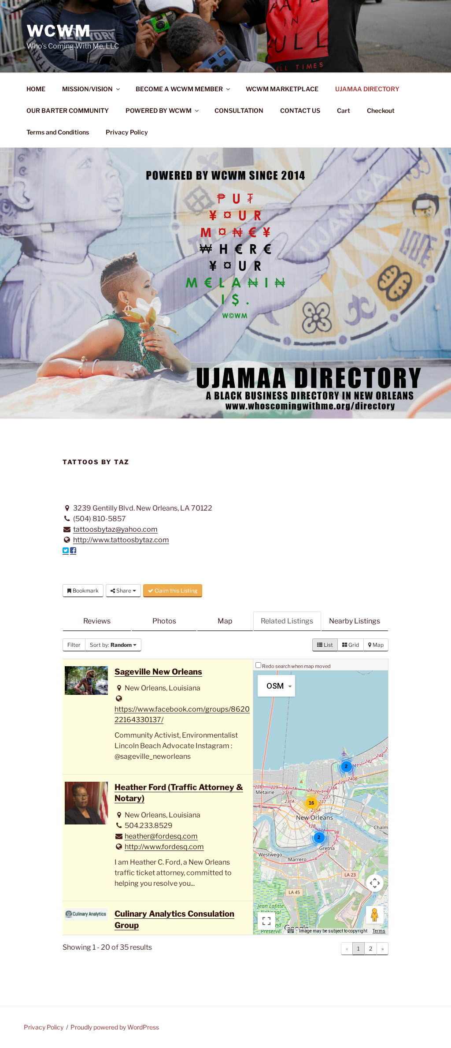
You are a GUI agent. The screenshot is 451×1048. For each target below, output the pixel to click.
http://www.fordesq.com (164, 847)
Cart (343, 110)
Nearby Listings (354, 621)
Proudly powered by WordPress (114, 1027)
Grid (353, 644)
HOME (35, 89)
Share (124, 590)
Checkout (381, 110)
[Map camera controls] (375, 883)
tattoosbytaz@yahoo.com (115, 529)
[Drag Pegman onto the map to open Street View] (375, 915)
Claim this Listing (175, 590)
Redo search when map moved (296, 666)
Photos (164, 621)
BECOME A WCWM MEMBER (179, 89)
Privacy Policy (127, 132)
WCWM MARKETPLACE (282, 89)
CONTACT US (300, 110)
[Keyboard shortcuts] (291, 931)
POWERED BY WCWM (159, 110)
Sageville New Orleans (158, 672)
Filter (74, 644)
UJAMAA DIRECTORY (367, 89)
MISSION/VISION (87, 89)
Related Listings (287, 621)
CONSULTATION (238, 110)
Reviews (97, 621)
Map (225, 621)
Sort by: (111, 644)
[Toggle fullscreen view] (266, 921)
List (327, 644)
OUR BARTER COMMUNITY (67, 110)
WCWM (59, 31)
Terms (379, 931)
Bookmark (85, 590)
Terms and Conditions (57, 132)
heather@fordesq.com (161, 836)
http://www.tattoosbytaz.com (121, 540)
